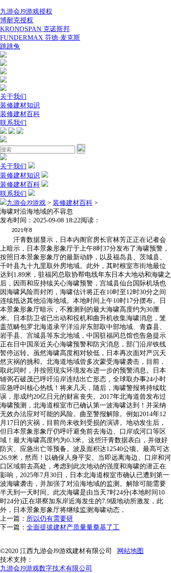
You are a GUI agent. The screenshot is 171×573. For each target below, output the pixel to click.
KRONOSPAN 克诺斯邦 (35, 28)
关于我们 (13, 96)
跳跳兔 (10, 46)
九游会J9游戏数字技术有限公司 (46, 568)
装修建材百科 (20, 113)
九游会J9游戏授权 (26, 11)
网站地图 (130, 550)
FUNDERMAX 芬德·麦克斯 (40, 37)
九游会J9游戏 (26, 202)
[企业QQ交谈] (3, 55)
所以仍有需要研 (50, 518)
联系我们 (13, 122)
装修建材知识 (20, 105)
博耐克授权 (16, 20)
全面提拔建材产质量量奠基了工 (73, 527)
